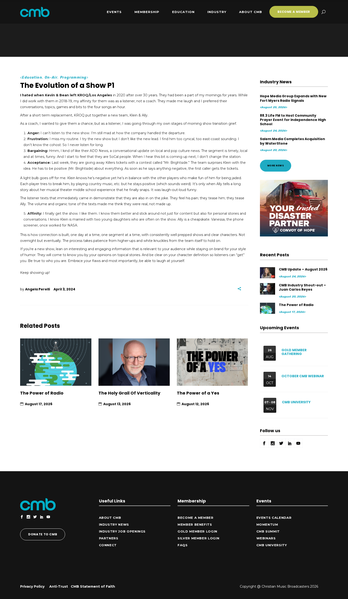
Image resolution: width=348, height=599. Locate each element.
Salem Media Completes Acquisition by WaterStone (292, 141)
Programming (73, 77)
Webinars (266, 538)
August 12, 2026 (195, 404)
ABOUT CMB (110, 517)
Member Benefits (195, 524)
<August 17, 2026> (292, 312)
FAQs (183, 545)
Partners (108, 538)
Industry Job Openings (122, 531)
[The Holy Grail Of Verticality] (134, 362)
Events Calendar (274, 517)
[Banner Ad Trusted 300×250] (294, 235)
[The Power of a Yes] (212, 362)
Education (32, 77)
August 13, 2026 (117, 404)
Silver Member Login (198, 538)
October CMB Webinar (302, 376)
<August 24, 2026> (273, 130)
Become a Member (196, 517)
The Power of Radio (41, 393)
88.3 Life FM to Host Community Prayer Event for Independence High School (293, 119)
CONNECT (108, 545)
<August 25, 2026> (273, 107)
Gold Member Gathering (294, 352)
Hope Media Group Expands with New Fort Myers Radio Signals (293, 98)
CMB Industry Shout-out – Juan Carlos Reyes (302, 287)
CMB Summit (268, 531)
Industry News (114, 524)
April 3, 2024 (64, 289)
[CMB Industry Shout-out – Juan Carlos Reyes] (268, 288)
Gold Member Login (197, 531)
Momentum (267, 524)
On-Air (51, 77)
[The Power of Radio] (55, 362)
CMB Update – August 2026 (303, 269)
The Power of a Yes (198, 393)
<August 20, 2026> (273, 150)
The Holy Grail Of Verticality (129, 393)
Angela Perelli (37, 289)
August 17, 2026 (38, 404)
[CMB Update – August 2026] (268, 272)
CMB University (296, 402)
